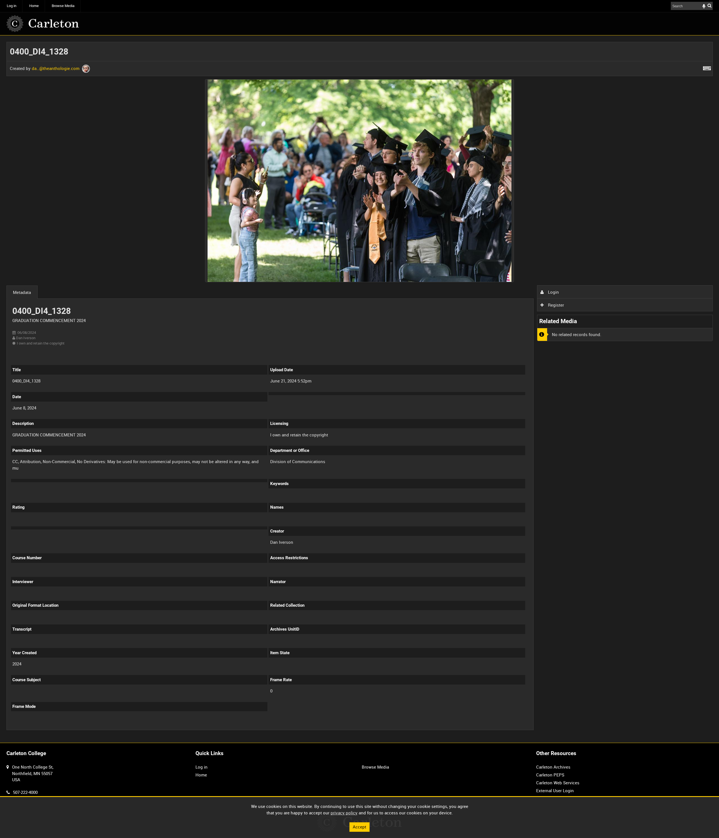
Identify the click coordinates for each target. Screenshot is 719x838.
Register (555, 305)
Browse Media (63, 5)
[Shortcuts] (707, 67)
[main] (359, 389)
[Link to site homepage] (42, 23)
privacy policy (344, 813)
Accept (359, 827)
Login (553, 292)
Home (34, 5)
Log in (11, 5)
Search (709, 5)
